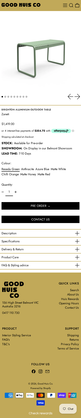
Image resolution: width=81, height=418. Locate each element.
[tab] (2, 96)
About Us (73, 294)
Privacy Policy (70, 344)
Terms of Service (68, 348)
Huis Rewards (70, 299)
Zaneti (5, 114)
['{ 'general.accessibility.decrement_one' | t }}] (2, 192)
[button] (71, 5)
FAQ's (6, 339)
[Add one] (15, 192)
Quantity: (7, 184)
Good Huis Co (45, 383)
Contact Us (72, 307)
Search (74, 290)
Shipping (6, 137)
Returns (74, 339)
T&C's (6, 344)
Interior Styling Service (16, 335)
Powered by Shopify (40, 388)
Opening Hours (69, 303)
